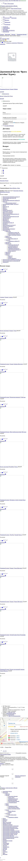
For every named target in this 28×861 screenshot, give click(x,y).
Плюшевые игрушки (8, 222)
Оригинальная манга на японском (11, 260)
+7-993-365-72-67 (11, 712)
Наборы (7, 253)
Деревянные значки (13, 232)
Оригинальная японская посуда (11, 216)
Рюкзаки (5, 223)
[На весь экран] (3, 859)
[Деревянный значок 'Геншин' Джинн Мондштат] (14, 589)
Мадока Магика (12, 258)
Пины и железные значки (14, 235)
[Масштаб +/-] (4, 859)
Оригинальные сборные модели (11, 214)
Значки (8, 231)
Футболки (6, 227)
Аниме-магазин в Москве (4, 1)
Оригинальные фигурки (9, 198)
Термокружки (6, 217)
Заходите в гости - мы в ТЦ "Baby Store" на (13, 0)
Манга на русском (7, 212)
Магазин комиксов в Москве (5, 2)
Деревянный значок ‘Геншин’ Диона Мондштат (11, 568)
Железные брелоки (13, 247)
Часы (4, 205)
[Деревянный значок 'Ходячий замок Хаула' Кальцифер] (14, 622)
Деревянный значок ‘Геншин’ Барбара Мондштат (11, 364)
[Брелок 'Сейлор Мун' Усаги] (1, 93)
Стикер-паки (6, 215)
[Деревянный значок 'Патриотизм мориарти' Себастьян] (14, 384)
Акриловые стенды (8, 211)
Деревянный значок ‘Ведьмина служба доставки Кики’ (13, 500)
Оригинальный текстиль (9, 225)
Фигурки (6, 219)
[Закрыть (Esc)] (0, 859)
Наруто (10, 256)
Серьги (7, 239)
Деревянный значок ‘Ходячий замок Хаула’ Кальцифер (12, 634)
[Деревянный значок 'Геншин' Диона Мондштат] (14, 555)
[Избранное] (1, 42)
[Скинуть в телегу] (3, 170)
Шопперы (6, 220)
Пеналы (5, 209)
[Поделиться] (1, 859)
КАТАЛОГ (5, 29)
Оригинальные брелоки (14, 249)
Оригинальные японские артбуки (11, 200)
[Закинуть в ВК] (3, 173)
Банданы (7, 242)
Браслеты (8, 252)
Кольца (7, 254)
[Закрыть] (0, 193)
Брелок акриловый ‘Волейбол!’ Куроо (9, 466)
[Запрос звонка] (4, 751)
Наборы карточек (7, 210)
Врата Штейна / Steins (15, 188)
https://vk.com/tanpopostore (14, 716)
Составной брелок (13, 246)
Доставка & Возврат (9, 125)
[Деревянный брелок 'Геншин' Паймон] (1, 86)
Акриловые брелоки (13, 244)
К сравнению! (20, 776)
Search (4, 10)
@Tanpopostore (10, 714)
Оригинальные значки (14, 233)
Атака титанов (14, 8)
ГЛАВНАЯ (5, 26)
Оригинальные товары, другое (10, 204)
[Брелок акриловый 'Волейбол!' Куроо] (14, 454)
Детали (6, 180)
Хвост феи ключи (13, 238)
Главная (2, 34)
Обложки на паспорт (8, 226)
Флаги (4, 207)
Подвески (8, 237)
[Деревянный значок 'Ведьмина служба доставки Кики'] (14, 487)
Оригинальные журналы (9, 228)
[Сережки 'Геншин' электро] (14, 284)
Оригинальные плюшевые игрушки (12, 259)
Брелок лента (12, 251)
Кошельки (6, 206)
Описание (2, 180)
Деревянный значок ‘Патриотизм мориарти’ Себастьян (12, 397)
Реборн (10, 257)
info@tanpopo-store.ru (11, 713)
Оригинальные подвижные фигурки (11, 832)
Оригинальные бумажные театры (11, 196)
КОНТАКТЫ (6, 31)
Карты (5, 201)
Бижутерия (7, 34)
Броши (7, 236)
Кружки (5, 199)
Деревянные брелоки (22, 34)
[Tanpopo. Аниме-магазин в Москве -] (8, 6)
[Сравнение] (6, 270)
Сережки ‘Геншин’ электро (6, 297)
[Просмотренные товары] (6, 751)
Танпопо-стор (2, 0)
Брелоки (13, 34)
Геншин (19, 8)
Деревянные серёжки (13, 241)
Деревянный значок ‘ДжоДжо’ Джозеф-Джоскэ (11, 534)
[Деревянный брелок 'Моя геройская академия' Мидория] (14, 419)
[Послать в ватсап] (3, 172)
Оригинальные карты (10, 203)
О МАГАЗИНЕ (6, 28)
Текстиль (5, 845)
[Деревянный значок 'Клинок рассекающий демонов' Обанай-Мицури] (14, 657)
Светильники (6, 221)
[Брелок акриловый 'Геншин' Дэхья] (14, 318)
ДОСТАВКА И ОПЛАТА (9, 30)
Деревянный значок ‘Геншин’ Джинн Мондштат (11, 601)
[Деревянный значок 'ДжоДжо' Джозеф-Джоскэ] (14, 522)
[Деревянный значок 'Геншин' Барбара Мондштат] (14, 351)
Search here (2, 7)
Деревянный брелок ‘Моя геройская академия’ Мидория (13, 432)
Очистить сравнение (20, 775)
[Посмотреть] (4, 270)
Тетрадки (5, 262)
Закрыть (2, 763)
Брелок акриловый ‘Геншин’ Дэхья (8, 330)
